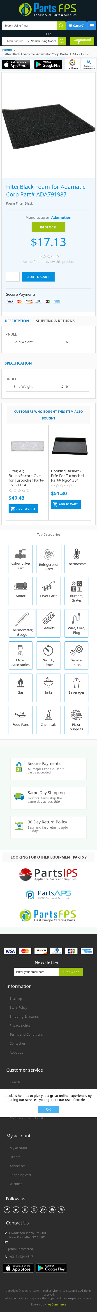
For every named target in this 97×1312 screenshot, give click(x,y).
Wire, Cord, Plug (76, 630)
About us (16, 1052)
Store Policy (18, 1007)
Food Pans (20, 724)
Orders (15, 1157)
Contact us (18, 1043)
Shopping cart (20, 1175)
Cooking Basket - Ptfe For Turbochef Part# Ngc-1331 (67, 475)
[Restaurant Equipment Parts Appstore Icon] (16, 64)
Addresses (17, 1166)
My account (18, 1148)
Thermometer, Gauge (22, 632)
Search (15, 1082)
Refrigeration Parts (49, 566)
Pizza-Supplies (76, 726)
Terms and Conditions (26, 1034)
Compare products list (26, 1118)
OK (48, 1109)
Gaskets (48, 628)
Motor (20, 595)
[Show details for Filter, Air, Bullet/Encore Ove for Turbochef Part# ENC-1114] (27, 449)
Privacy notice (20, 1025)
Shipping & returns (24, 1016)
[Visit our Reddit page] (52, 1209)
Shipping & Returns (55, 320)
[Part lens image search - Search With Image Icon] (72, 64)
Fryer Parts (48, 595)
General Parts (76, 662)
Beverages (76, 692)
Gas (20, 692)
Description (17, 320)
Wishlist (16, 1184)
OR (48, 34)
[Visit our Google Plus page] (43, 1209)
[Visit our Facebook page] (7, 1209)
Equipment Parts (82, 41)
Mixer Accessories (21, 662)
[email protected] (21, 1249)
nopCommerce (56, 1304)
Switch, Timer (48, 662)
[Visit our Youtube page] (34, 1209)
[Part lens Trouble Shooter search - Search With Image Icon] (89, 64)
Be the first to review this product (48, 261)
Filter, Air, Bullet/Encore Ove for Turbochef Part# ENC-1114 (26, 477)
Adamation (61, 217)
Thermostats (76, 563)
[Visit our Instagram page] (61, 1209)
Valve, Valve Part (20, 565)
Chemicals (48, 724)
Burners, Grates (76, 597)
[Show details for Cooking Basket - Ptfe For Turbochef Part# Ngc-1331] (70, 449)
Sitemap (16, 998)
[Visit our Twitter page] (16, 1209)
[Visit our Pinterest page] (25, 1209)
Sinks (48, 692)
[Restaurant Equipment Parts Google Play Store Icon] (48, 64)
